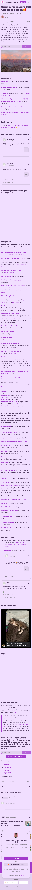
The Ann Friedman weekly (9, 432)
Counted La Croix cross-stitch (11, 270)
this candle (13, 353)
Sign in (28, 2)
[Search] (29, 817)
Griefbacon (5, 462)
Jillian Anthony (9, 16)
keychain (7, 316)
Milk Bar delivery (6, 337)
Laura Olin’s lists (6, 507)
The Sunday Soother (7, 522)
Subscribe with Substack (17, 864)
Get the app (24, 883)
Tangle (3, 478)
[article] (16, 826)
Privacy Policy (17, 871)
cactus (6, 272)
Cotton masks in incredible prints (12, 258)
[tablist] (8, 797)
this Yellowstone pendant (13, 290)
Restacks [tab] (11, 797)
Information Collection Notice (21, 869)
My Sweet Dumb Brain (8, 470)
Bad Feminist (5, 395)
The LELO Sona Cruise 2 (9, 326)
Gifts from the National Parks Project (13, 286)
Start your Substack (12, 883)
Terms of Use (24, 868)
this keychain (16, 302)
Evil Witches (5, 451)
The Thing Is (5, 93)
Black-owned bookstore (8, 387)
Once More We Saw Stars (9, 402)
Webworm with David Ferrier (10, 486)
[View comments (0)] (8, 21)
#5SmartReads (6, 426)
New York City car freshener (10, 351)
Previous (6, 787)
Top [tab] (3, 817)
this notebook (13, 318)
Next (27, 787)
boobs (12, 272)
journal (3, 302)
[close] (27, 833)
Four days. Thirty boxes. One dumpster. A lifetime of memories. (11, 826)
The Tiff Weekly (6, 528)
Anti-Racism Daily (7, 438)
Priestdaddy (5, 406)
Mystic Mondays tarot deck (10, 343)
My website (8, 773)
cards (23, 255)
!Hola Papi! (4, 503)
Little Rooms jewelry (7, 331)
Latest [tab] (7, 817)
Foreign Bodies (6, 457)
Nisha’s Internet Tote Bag (9, 510)
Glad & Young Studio (7, 296)
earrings (25, 300)
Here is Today (20, 542)
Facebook (7, 770)
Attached (4, 391)
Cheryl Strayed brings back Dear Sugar (14, 441)
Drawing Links (6, 445)
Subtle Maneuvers (7, 516)
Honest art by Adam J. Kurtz (10, 313)
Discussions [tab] (13, 817)
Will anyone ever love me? (9, 87)
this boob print (9, 255)
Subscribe (23, 2)
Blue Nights (5, 399)
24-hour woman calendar (15, 359)
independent (22, 385)
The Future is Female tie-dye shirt (12, 280)
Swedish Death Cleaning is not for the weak (12, 822)
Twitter (6, 764)
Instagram (7, 767)
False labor (4, 81)
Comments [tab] (5, 797)
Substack (8, 886)
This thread (8, 550)
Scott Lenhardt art (7, 357)
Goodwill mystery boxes (9, 306)
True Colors (5, 482)
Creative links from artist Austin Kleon (13, 499)
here (18, 404)
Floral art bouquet (7, 276)
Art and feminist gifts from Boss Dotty (13, 252)
